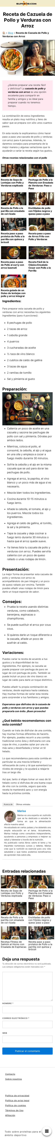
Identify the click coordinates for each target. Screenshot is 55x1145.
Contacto (10, 1074)
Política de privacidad (17, 1095)
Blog (10, 32)
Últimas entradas (23, 804)
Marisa (21, 810)
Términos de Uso (14, 1110)
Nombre (7, 1003)
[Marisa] (10, 816)
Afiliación (10, 1115)
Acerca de (8, 804)
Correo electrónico (15, 1018)
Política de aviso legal (17, 1100)
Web (4, 1033)
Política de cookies (15, 1105)
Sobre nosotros (13, 1079)
